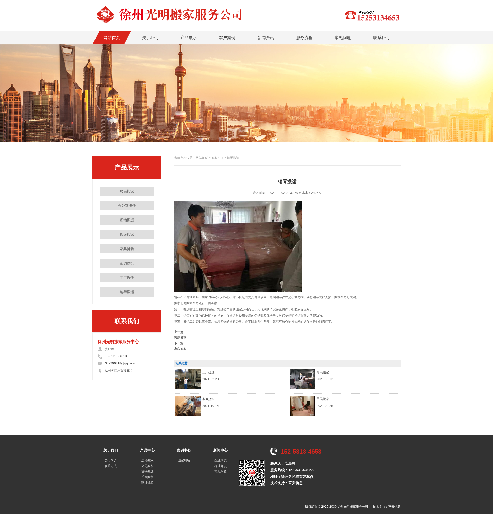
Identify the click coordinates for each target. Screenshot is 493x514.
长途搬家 (127, 234)
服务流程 (304, 37)
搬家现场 (184, 460)
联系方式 (111, 466)
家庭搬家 (180, 337)
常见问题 (343, 37)
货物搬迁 (147, 471)
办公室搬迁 (127, 206)
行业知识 (220, 466)
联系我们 (381, 37)
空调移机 (127, 263)
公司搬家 (147, 466)
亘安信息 (295, 483)
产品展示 (189, 37)
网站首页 (111, 37)
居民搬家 (127, 191)
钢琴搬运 (127, 292)
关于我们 (150, 37)
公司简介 (111, 460)
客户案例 (227, 37)
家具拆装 (127, 249)
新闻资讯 (266, 37)
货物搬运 (127, 220)
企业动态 (220, 460)
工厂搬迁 (127, 277)
